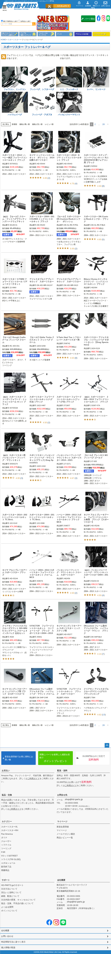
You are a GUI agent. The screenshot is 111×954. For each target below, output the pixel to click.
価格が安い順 (37, 124)
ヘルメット (46, 34)
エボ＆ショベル (8, 863)
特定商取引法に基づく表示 (13, 942)
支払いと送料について (11, 892)
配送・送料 (62, 770)
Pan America (7, 834)
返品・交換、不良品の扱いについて (17, 903)
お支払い (6, 770)
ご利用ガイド (33, 778)
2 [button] (95, 124)
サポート (6, 880)
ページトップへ (107, 745)
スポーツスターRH (9, 830)
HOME (3, 40)
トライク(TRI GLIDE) (11, 859)
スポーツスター (14, 40)
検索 (33, 24)
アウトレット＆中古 (83, 34)
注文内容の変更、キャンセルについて (18, 900)
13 (104, 714)
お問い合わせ (7, 936)
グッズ (64, 34)
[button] (108, 124)
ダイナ (4, 837)
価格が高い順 (24, 124)
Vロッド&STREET (9, 856)
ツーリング (6, 848)
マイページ (62, 821)
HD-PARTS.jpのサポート (12, 885)
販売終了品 (6, 866)
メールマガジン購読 (66, 834)
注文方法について (9, 889)
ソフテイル (6, 845)
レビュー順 (49, 124)
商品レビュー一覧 (65, 837)
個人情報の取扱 (8, 947)
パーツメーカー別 (101, 34)
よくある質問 (7, 907)
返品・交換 (7, 795)
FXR (3, 852)
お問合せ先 (62, 795)
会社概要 (61, 880)
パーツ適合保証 (90, 20)
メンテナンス (9, 34)
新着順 (14, 124)
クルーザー (6, 841)
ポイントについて (9, 910)
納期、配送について (10, 896)
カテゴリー (7, 821)
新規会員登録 (63, 827)
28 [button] (103, 124)
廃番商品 (5, 870)
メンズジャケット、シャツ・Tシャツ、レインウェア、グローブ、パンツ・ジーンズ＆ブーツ (28, 34)
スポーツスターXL (9, 827)
